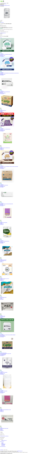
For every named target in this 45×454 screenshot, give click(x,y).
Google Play (4, 446)
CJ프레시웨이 (2, 22)
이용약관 (2, 443)
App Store (1, 446)
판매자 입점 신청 (2, 441)
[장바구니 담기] (0, 52)
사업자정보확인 (3, 444)
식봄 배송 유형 (3, 445)
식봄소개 (2, 442)
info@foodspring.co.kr (4, 440)
